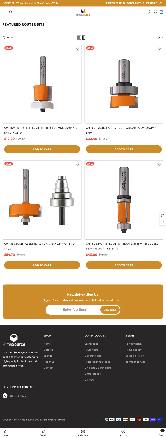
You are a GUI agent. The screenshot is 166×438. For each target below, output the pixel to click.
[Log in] (149, 12)
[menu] (4, 12)
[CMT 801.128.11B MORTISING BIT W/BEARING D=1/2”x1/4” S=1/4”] (123, 84)
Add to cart (42, 149)
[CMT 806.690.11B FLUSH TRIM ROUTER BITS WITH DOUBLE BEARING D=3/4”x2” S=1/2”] (123, 200)
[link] (43, 433)
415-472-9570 (17, 395)
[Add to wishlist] (77, 48)
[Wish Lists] (155, 12)
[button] (79, 37)
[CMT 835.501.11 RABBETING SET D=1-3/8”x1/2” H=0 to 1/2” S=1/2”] (42, 200)
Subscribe (110, 309)
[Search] (11, 12)
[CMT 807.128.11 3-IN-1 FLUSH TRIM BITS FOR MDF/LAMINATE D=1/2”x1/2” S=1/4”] (42, 84)
